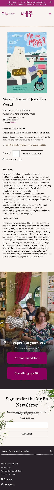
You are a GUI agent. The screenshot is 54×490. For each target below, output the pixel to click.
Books (13, 122)
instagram (9, 484)
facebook (8, 480)
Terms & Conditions (8, 474)
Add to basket (33, 153)
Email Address (27, 418)
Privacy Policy (6, 468)
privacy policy (42, 4)
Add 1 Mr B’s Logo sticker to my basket (26, 145)
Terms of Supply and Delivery (11, 471)
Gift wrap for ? (13, 159)
